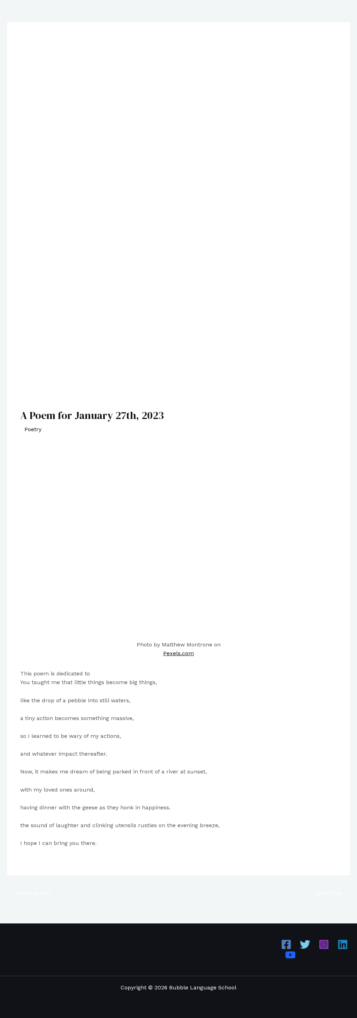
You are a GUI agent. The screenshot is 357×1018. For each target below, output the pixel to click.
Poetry (32, 429)
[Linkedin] (342, 944)
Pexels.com (178, 653)
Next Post (332, 893)
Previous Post (29, 893)
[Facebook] (286, 944)
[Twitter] (305, 944)
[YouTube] (290, 955)
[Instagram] (324, 944)
